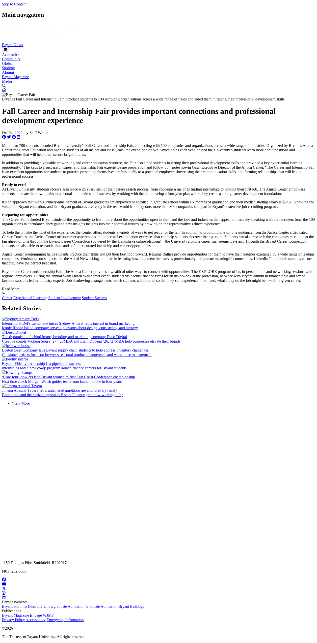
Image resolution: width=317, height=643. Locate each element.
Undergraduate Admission (64, 606)
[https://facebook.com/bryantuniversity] (158, 580)
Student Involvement (64, 298)
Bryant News (12, 45)
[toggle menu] (5, 49)
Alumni (8, 72)
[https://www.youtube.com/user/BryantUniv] (158, 584)
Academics (10, 54)
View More (21, 403)
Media (7, 81)
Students (8, 68)
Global (7, 63)
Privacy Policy (13, 620)
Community (11, 59)
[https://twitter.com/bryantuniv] (158, 588)
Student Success (94, 298)
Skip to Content (14, 4)
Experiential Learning (30, 298)
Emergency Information (65, 620)
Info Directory (31, 606)
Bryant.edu (10, 606)
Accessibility (36, 620)
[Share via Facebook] (4, 137)
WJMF (48, 615)
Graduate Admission (101, 606)
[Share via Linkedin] (18, 137)
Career (7, 298)
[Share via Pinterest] (14, 137)
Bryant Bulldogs (131, 606)
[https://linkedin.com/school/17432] (158, 597)
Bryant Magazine (15, 77)
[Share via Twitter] (9, 137)
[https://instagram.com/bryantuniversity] (158, 593)
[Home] (39, 40)
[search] (158, 86)
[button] (4, 90)
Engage (36, 615)
